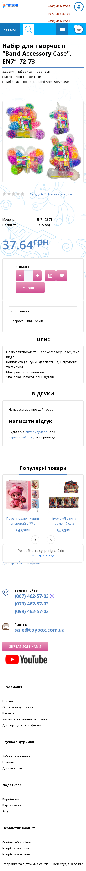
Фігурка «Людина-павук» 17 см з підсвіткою (63, 523)
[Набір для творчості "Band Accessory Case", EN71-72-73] (43, 141)
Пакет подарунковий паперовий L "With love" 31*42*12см (22, 523)
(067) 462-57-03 (59, 6)
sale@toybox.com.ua (40, 630)
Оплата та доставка (17, 707)
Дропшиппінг (12, 768)
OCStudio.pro (43, 556)
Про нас (8, 701)
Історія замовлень (16, 848)
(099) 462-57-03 (59, 21)
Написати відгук (60, 194)
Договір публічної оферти (21, 562)
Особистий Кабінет (17, 842)
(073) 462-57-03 (59, 14)
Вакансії (8, 713)
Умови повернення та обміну (24, 719)
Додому (8, 71)
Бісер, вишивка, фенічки (22, 76)
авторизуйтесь (37, 432)
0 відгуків (37, 194)
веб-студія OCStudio (68, 864)
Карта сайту (11, 805)
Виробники (10, 799)
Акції (5, 811)
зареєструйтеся (21, 437)
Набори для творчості (33, 71)
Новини (8, 762)
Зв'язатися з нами (25, 646)
